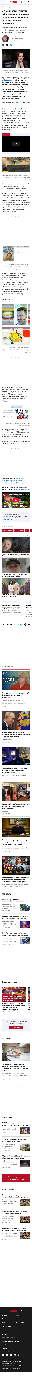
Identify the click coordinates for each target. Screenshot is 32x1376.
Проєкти (4, 1315)
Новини (4, 1319)
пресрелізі (18, 102)
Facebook (25, 489)
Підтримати (17, 1027)
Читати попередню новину (10, 602)
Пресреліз (10, 527)
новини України (7, 531)
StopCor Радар (6, 1326)
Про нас (4, 1334)
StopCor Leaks (8, 1189)
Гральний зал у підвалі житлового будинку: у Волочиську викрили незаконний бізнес (14, 770)
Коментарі (9, 625)
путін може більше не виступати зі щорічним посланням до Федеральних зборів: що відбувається (16, 734)
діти (26, 531)
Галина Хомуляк (15, 37)
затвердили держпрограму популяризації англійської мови (13, 480)
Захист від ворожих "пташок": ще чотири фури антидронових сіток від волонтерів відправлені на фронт (13, 1006)
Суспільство (12, 7)
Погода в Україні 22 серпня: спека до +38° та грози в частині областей (15, 917)
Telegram (6, 518)
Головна (4, 7)
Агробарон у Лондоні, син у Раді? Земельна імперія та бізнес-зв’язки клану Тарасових (15, 1230)
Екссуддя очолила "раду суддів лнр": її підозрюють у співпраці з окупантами (16, 695)
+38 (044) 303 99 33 (16, 1179)
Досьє (3, 1322)
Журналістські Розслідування (11, 1341)
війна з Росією (18, 531)
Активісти (5, 1345)
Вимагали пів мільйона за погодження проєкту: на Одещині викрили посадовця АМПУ (16, 806)
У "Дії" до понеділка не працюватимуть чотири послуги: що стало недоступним (15, 1125)
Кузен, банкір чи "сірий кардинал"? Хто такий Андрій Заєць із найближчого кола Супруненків (15, 1213)
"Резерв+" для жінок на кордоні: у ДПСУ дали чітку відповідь (14, 1140)
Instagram (6, 520)
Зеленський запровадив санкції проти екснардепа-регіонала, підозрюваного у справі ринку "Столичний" (16, 842)
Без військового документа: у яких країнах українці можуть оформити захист (15, 935)
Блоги (18, 1319)
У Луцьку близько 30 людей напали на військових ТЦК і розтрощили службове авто (16, 1158)
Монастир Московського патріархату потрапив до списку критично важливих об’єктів (12, 609)
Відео (17, 1315)
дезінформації (7, 80)
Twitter (22, 518)
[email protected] (17, 1368)
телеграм (17, 489)
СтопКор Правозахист (8, 1338)
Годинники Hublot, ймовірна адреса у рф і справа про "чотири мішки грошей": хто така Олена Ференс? (15, 879)
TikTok (12, 520)
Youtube (17, 518)
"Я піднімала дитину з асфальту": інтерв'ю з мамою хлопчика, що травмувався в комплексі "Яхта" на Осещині (15, 1067)
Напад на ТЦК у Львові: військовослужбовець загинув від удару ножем (14, 902)
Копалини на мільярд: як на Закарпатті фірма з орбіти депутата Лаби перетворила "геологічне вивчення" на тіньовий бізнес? (15, 1198)
